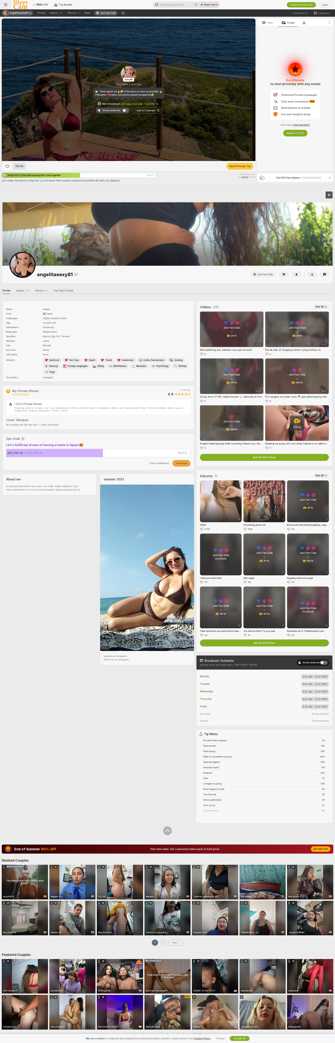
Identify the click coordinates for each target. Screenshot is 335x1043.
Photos (73, 12)
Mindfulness (120, 366)
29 (293, 529)
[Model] (329, 194)
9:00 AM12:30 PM (313, 676)
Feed (87, 12)
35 (205, 582)
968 (250, 529)
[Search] (195, 4)
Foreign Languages (78, 366)
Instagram (48, 377)
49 (249, 582)
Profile (41, 12)
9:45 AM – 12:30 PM (140, 104)
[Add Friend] (312, 274)
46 (293, 582)
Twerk (108, 360)
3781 (207, 529)
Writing (182, 366)
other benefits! (301, 125)
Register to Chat (295, 133)
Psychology (162, 366)
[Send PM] (324, 274)
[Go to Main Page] (20, 4)
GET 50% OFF (320, 849)
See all (319, 306)
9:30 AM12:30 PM (314, 691)
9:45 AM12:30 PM (314, 706)
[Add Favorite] (7, 166)
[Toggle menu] (5, 4)
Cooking (178, 360)
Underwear (128, 360)
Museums (141, 366)
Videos (56, 12)
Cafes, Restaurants (153, 360)
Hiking (100, 366)
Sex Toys (74, 360)
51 (249, 635)
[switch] (324, 663)
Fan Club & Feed (63, 290)
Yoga (52, 372)
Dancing (53, 366)
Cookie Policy (202, 1038)
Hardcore (54, 360)
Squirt (92, 360)
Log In (325, 4)
